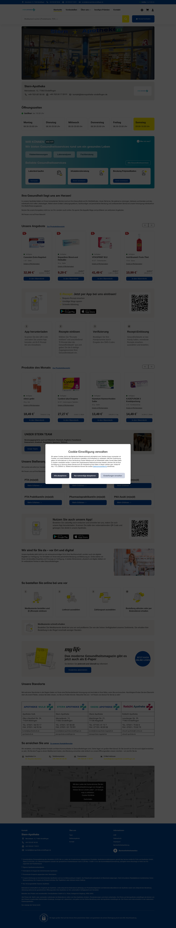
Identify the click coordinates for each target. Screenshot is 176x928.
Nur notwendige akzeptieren (85, 475)
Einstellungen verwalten (112, 475)
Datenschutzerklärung (100, 466)
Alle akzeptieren (60, 475)
